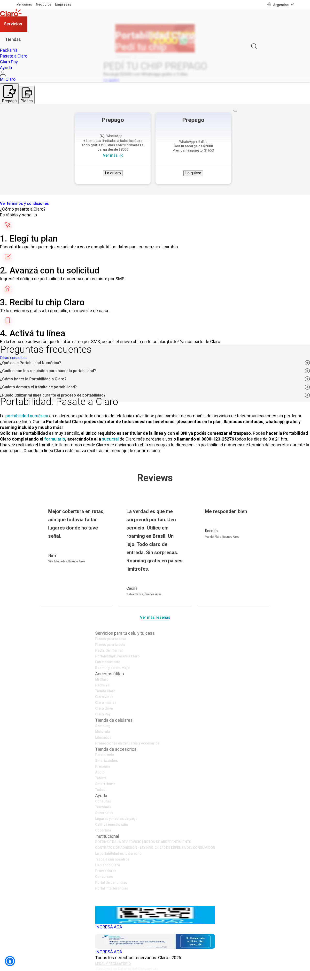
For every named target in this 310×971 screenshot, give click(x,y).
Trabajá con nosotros (112, 859)
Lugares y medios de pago (116, 819)
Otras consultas (13, 357)
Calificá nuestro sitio (111, 824)
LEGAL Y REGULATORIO (113, 964)
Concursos (104, 877)
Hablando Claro (107, 865)
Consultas (103, 801)
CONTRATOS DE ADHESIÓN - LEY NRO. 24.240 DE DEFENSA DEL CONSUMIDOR (155, 848)
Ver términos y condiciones (24, 203)
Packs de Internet (109, 650)
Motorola (102, 732)
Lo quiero (113, 173)
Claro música (105, 703)
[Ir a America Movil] (155, 902)
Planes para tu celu (110, 645)
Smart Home (105, 784)
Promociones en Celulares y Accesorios (127, 743)
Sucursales (104, 813)
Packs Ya (102, 685)
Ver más (110, 155)
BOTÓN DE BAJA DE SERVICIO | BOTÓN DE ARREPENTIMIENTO (143, 842)
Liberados (103, 737)
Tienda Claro (105, 691)
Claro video (104, 697)
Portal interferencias (111, 888)
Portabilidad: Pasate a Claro (117, 656)
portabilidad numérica (26, 415)
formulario (54, 438)
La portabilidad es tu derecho (118, 853)
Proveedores (105, 871)
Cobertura (103, 830)
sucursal (110, 438)
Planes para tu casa (110, 639)
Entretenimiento (107, 662)
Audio (100, 772)
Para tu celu (104, 755)
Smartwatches (106, 761)
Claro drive (104, 708)
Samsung (102, 726)
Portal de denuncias (111, 882)
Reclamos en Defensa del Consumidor (127, 969)
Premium (102, 766)
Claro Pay (102, 714)
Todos (100, 790)
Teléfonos (103, 807)
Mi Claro (101, 679)
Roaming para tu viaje (112, 668)
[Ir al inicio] (13, 12)
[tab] (9, 93)
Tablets (101, 778)
